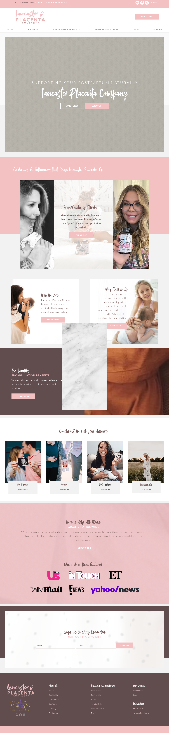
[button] (141, 326)
